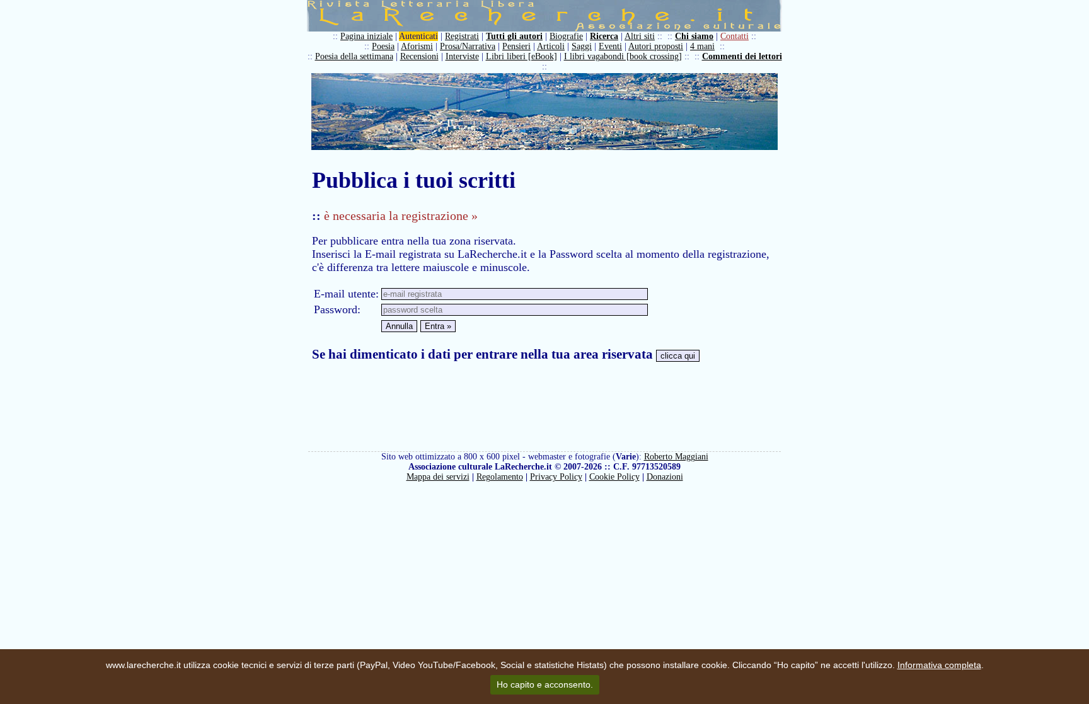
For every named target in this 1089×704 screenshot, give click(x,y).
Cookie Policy (614, 477)
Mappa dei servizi (438, 477)
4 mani (702, 46)
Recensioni (419, 56)
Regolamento (499, 477)
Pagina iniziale (366, 36)
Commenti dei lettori (742, 56)
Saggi (582, 46)
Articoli (551, 46)
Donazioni (665, 477)
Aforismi (417, 46)
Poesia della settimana (354, 56)
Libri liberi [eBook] (521, 56)
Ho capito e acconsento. (545, 684)
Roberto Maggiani (676, 456)
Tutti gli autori (514, 36)
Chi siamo (694, 36)
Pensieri (516, 46)
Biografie (566, 36)
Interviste (462, 56)
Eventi (610, 46)
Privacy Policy (556, 477)
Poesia (383, 46)
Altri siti (640, 36)
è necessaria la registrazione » (401, 215)
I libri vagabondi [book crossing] (623, 56)
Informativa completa (939, 665)
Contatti (734, 36)
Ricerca (604, 36)
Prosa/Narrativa (467, 46)
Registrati (462, 36)
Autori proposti (655, 46)
